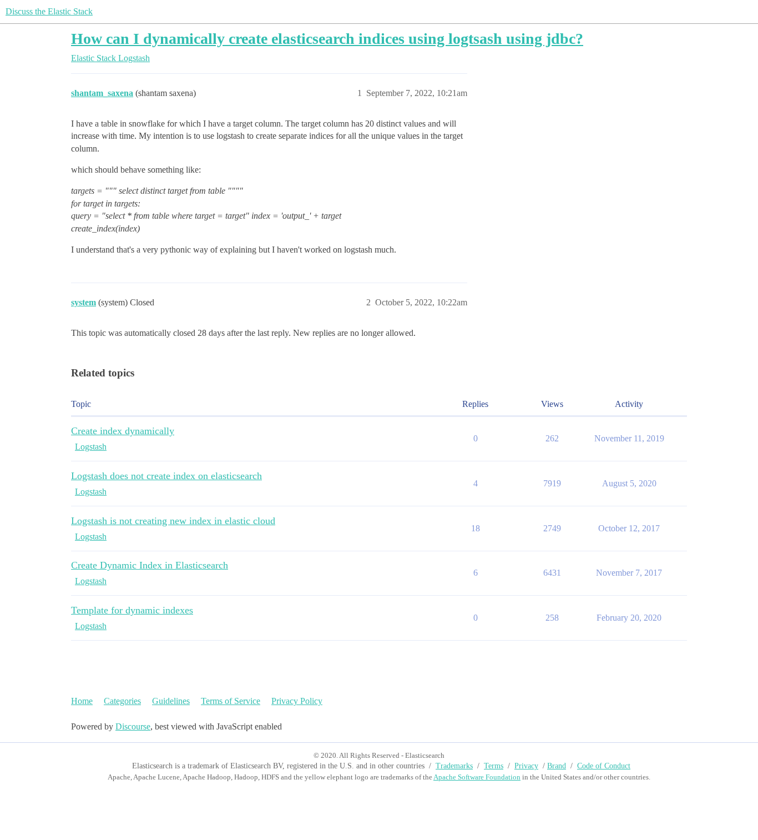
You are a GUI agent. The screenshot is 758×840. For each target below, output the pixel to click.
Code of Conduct (603, 766)
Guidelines (171, 701)
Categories (122, 701)
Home (82, 701)
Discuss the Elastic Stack (49, 11)
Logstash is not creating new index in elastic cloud (173, 520)
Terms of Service (230, 701)
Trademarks (454, 766)
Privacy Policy (296, 701)
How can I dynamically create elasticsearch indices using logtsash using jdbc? (327, 38)
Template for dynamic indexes (132, 610)
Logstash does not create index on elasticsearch (166, 475)
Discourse (132, 726)
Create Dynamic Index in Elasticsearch (149, 565)
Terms (493, 766)
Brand (556, 766)
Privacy (526, 766)
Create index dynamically (122, 430)
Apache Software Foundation (477, 777)
